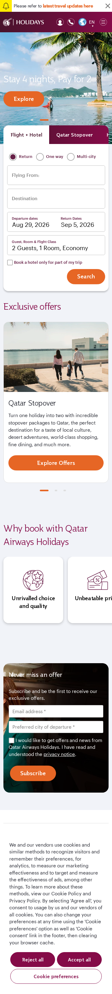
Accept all (79, 959)
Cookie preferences (56, 976)
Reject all (33, 959)
